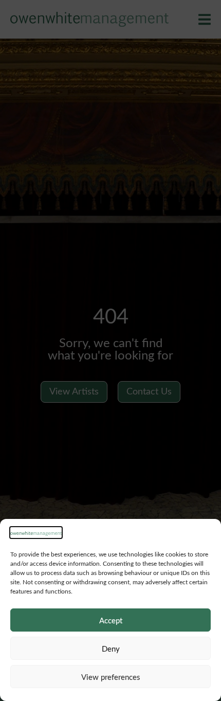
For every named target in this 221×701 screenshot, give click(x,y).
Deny (111, 648)
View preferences (110, 677)
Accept (110, 620)
